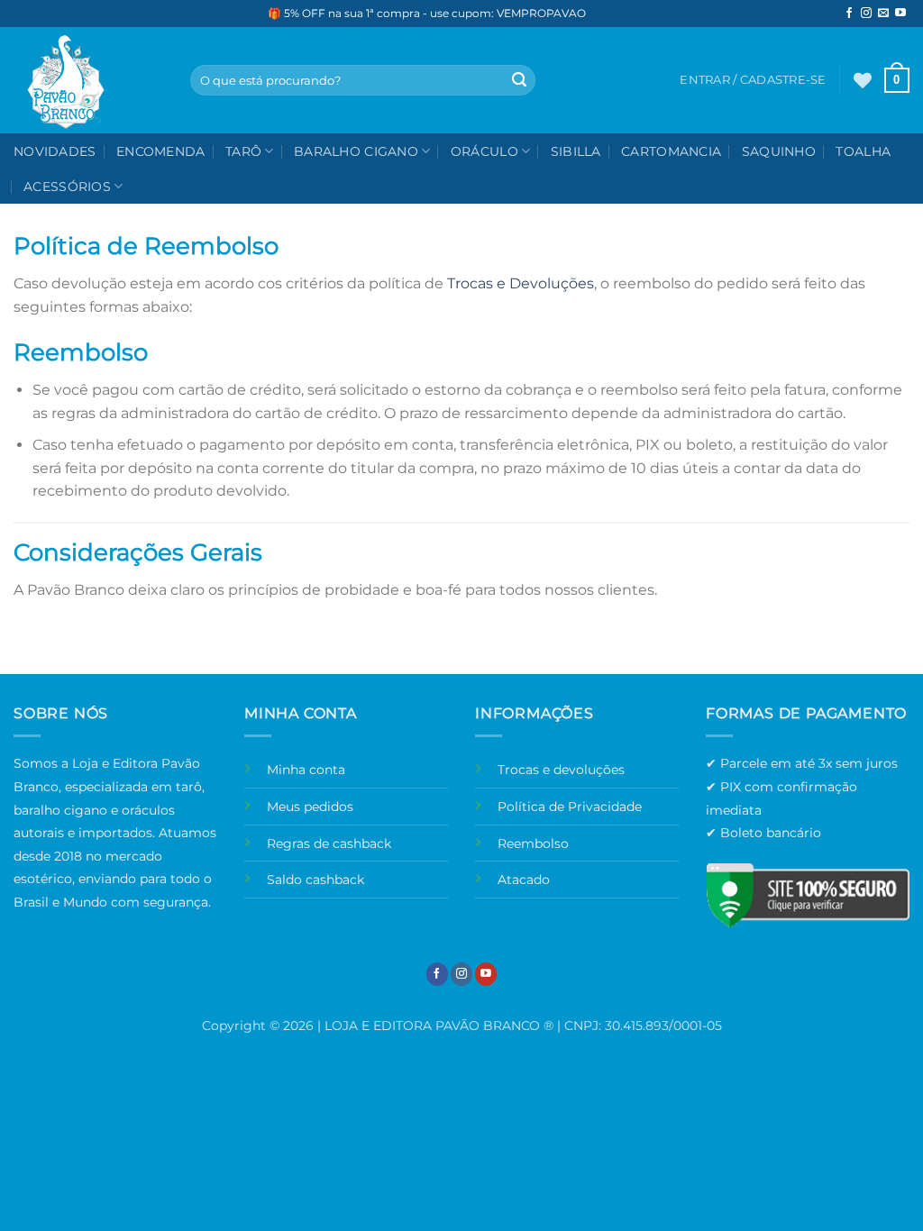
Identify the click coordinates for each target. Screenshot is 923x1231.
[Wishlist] (863, 80)
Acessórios (67, 186)
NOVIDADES (55, 151)
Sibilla (576, 151)
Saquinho (779, 151)
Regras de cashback (329, 843)
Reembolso (533, 843)
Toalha (863, 151)
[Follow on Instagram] (866, 13)
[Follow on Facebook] (849, 13)
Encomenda (161, 151)
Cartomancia (671, 151)
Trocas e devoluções (561, 769)
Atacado (524, 879)
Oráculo (484, 151)
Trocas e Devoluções (520, 283)
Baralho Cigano (356, 151)
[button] (896, 80)
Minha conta (306, 769)
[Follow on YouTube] (900, 13)
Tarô (243, 151)
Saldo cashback (315, 879)
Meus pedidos (310, 806)
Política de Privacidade (570, 806)
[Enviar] (519, 80)
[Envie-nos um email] (883, 13)
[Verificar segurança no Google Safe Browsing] (807, 894)
